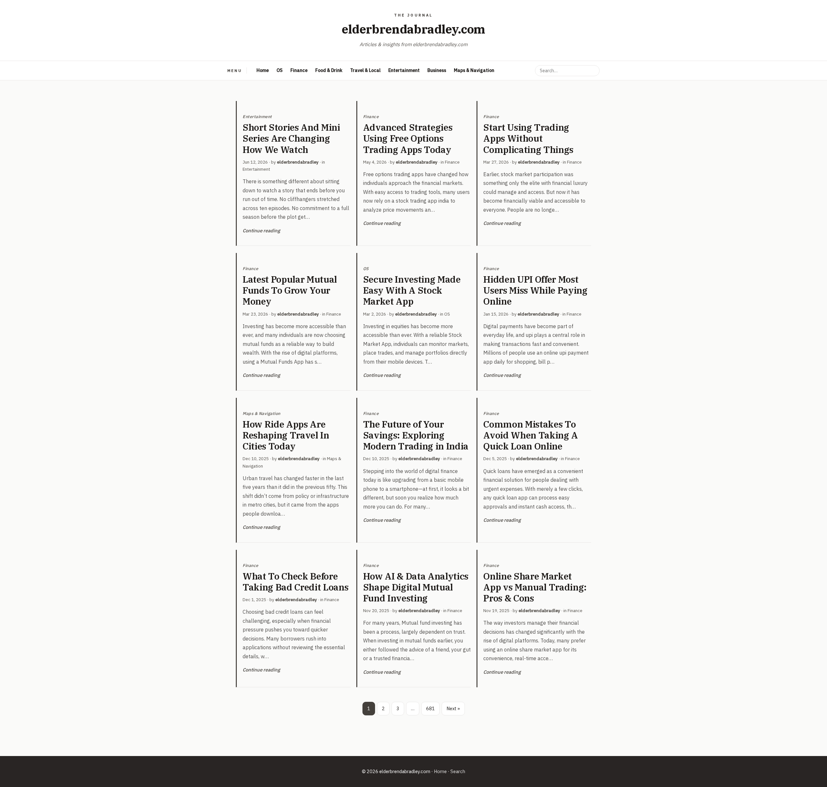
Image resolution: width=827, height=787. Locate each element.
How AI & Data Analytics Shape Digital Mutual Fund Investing (415, 587)
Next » (453, 708)
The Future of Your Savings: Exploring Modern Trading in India (415, 435)
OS (280, 70)
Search (457, 771)
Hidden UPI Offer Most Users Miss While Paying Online (535, 290)
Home (262, 70)
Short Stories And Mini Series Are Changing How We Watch (291, 138)
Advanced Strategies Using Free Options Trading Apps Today (408, 138)
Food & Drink (328, 70)
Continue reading (261, 230)
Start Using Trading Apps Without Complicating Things (528, 138)
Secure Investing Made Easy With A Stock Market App (412, 290)
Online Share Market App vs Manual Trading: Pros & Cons (535, 587)
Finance (299, 70)
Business (436, 70)
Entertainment (404, 70)
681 (430, 708)
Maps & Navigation (474, 70)
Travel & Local (365, 70)
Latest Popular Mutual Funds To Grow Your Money (290, 290)
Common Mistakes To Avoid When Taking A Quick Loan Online (530, 435)
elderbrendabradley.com (413, 29)
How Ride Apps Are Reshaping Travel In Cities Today (286, 435)
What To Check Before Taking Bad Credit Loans (295, 581)
